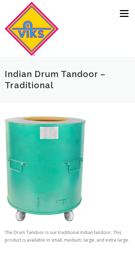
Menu (124, 13)
